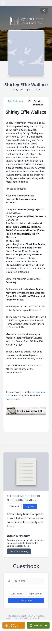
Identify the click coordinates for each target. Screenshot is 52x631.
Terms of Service (34, 618)
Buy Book (30, 506)
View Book (14, 506)
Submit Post (26, 600)
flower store (12, 399)
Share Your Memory (18, 551)
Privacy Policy (17, 618)
